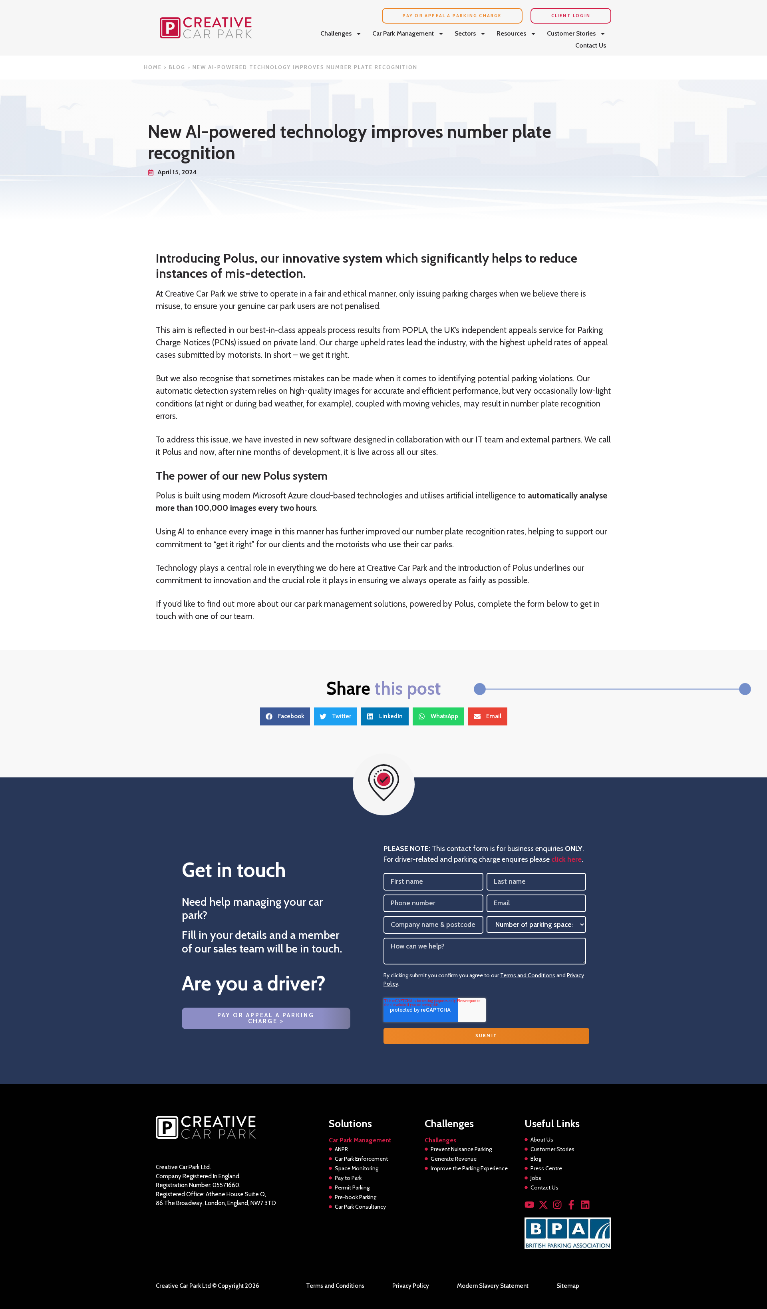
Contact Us (590, 45)
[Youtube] (529, 1204)
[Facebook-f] (571, 1204)
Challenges (336, 33)
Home (153, 67)
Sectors (465, 33)
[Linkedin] (585, 1204)
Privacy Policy (410, 1286)
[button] (285, 716)
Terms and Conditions (527, 975)
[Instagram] (557, 1204)
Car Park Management (403, 33)
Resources (511, 33)
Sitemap (567, 1286)
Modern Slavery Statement (493, 1286)
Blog (177, 67)
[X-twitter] (543, 1204)
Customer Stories (571, 33)
